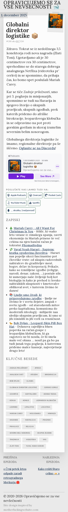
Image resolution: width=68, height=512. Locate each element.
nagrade (14, 420)
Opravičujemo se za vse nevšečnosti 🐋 (32, 5)
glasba (30, 381)
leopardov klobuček (46, 400)
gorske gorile (51, 387)
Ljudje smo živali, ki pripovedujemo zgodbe (25, 296)
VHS (44, 440)
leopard (13, 407)
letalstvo (29, 407)
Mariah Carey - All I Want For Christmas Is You (32, 229)
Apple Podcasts (18, 195)
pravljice (14, 427)
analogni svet (16, 375)
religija (30, 427)
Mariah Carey (16, 414)
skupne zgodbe (44, 433)
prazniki (47, 420)
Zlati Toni (14, 446)
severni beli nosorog (20, 433)
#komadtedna (32, 245)
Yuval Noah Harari (35, 446)
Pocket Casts (55, 195)
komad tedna (50, 394)
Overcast (37, 195)
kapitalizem (31, 394)
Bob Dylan (14, 381)
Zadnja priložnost (19, 368)
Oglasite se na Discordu (37, 148)
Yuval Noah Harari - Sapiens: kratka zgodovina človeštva (31, 251)
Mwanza (52, 414)
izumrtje (14, 394)
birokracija (50, 375)
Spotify (36, 203)
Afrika (38, 368)
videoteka (31, 440)
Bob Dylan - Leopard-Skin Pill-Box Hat (35, 324)
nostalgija (30, 420)
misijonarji (35, 414)
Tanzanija (14, 440)
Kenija (13, 400)
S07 (18, 41)
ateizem (34, 375)
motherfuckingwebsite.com (20, 509)
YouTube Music (18, 203)
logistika (45, 407)
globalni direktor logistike (23, 387)
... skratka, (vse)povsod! (23, 210)
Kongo (26, 400)
